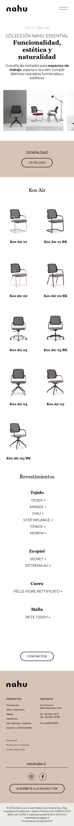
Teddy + (38, 500)
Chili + (38, 513)
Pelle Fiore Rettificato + (38, 591)
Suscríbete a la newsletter (37, 788)
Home (30, 28)
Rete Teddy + (38, 617)
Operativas (12, 718)
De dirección (12, 705)
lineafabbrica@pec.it (37, 817)
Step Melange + (38, 520)
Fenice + (38, 526)
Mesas (9, 714)
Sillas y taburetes (15, 709)
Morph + (38, 533)
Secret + (38, 559)
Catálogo (37, 162)
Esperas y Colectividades (19, 727)
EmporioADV (44, 821)
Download (11, 740)
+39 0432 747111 (51, 714)
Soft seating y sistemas (18, 723)
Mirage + (38, 507)
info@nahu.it (36, 763)
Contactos (37, 656)
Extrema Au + (38, 565)
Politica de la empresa (17, 745)
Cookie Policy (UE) (15, 749)
